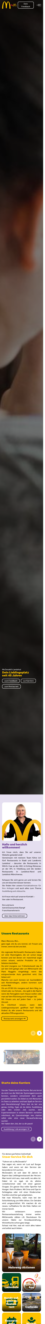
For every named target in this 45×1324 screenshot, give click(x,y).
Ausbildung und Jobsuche (13, 891)
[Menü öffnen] (38, 5)
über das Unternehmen (14, 916)
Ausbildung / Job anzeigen (15, 1129)
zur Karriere (28, 680)
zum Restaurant (11, 686)
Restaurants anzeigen (13, 1018)
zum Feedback (10, 680)
